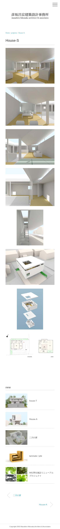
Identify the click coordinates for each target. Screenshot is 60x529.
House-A (33, 419)
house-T (33, 401)
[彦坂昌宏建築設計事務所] (30, 12)
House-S (21, 33)
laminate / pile (35, 456)
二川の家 (33, 437)
